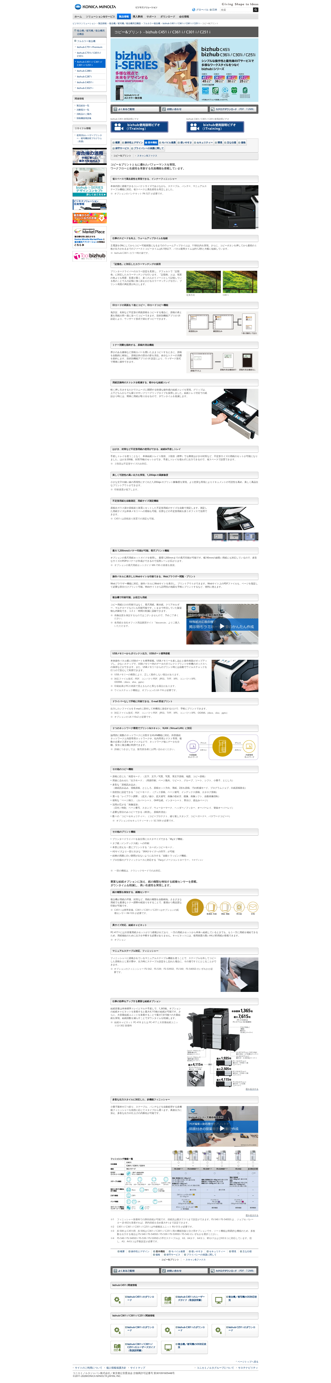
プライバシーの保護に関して (149, 148)
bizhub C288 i (84, 70)
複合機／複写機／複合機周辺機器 (125, 23)
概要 (117, 142)
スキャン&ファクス (147, 155)
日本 (214, 9)
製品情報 (124, 16)
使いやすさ (186, 142)
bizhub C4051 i (85, 82)
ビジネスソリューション (84, 23)
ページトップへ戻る (248, 1361)
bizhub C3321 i (85, 88)
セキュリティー (205, 142)
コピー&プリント (170, 1259)
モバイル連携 (169, 142)
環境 (220, 142)
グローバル (202, 9)
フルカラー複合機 (151, 23)
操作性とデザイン (134, 142)
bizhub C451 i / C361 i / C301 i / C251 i (181, 23)
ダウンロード (167, 16)
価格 (243, 142)
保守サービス (122, 148)
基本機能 (152, 142)
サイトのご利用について (88, 1367)
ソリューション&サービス (100, 16)
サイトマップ (137, 1367)
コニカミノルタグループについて (215, 1367)
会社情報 (184, 16)
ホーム (78, 16)
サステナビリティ (248, 1367)
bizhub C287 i (84, 76)
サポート (151, 16)
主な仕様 (231, 142)
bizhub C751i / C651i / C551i (89, 54)
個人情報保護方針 (116, 1367)
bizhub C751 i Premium (89, 47)
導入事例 (138, 16)
